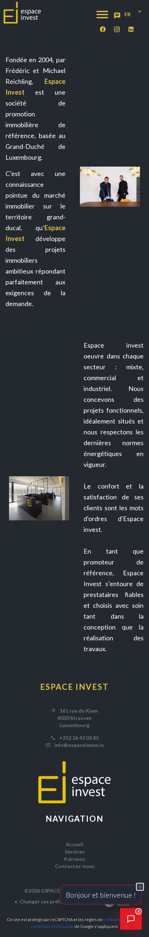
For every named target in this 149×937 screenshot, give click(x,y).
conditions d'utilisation (52, 926)
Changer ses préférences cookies (59, 901)
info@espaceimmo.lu (79, 745)
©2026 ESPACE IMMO (50, 890)
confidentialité (117, 919)
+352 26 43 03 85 (79, 738)
